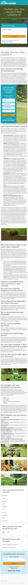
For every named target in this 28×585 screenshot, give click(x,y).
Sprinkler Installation (8, 110)
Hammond (4, 512)
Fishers (3, 504)
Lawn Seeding (7, 104)
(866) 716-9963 (7, 42)
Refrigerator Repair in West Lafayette (10, 544)
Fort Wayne (4, 506)
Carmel (3, 498)
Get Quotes (14, 36)
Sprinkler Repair (7, 107)
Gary (3, 509)
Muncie (3, 518)
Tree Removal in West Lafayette (9, 547)
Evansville (4, 501)
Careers (6, 580)
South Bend (4, 520)
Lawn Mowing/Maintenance (9, 100)
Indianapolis (4, 515)
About (2, 580)
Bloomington (4, 495)
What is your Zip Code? (7, 29)
